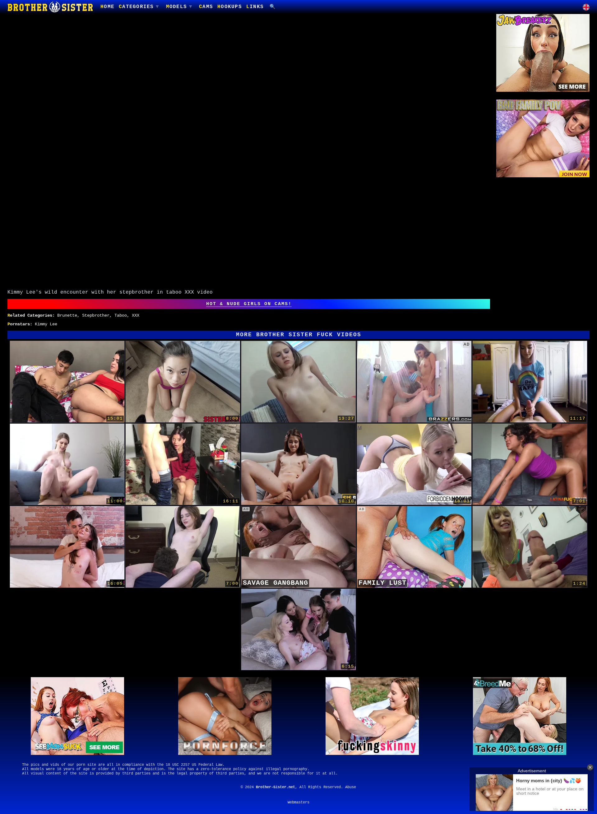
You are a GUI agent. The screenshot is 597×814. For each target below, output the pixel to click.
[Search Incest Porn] (272, 7)
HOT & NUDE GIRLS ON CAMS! (249, 303)
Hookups (229, 7)
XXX (135, 315)
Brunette (67, 315)
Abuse (350, 787)
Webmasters (298, 802)
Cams (206, 7)
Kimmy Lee (46, 324)
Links (255, 7)
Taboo (120, 315)
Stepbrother (95, 315)
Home (107, 7)
